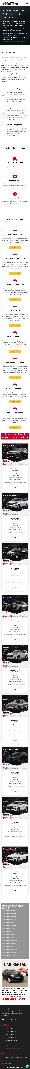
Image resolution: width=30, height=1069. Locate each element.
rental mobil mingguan (12, 292)
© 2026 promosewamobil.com (15, 1067)
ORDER (15, 487)
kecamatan (10, 41)
